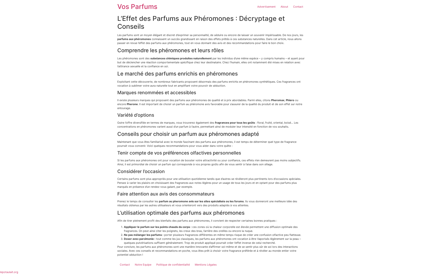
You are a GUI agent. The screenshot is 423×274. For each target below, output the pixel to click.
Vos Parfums (137, 6)
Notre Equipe (143, 264)
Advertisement (266, 6)
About (284, 6)
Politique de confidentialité (173, 264)
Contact (298, 6)
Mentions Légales (206, 264)
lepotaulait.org (9, 272)
